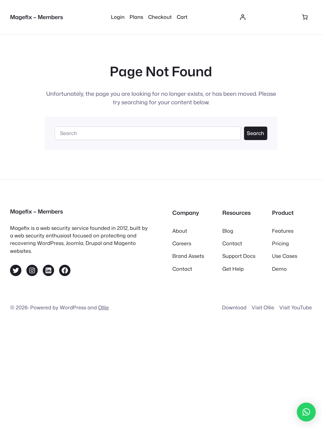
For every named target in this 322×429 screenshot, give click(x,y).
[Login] (243, 17)
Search (255, 133)
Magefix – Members (36, 17)
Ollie (103, 307)
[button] (306, 412)
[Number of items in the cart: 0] (305, 17)
